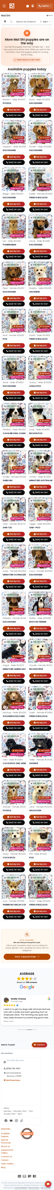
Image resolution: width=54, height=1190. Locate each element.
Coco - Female (41, 571)
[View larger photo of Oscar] (49, 217)
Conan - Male (40, 476)
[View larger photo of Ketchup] (23, 689)
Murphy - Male (40, 288)
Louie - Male (39, 429)
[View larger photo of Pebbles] (23, 594)
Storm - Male (39, 901)
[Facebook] (6, 1121)
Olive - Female (14, 523)
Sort (45, 21)
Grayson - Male (15, 146)
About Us (5, 1146)
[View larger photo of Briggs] (23, 170)
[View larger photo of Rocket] (49, 123)
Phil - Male (38, 853)
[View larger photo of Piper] (23, 264)
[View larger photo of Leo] (23, 217)
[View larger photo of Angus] (23, 642)
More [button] (50, 15)
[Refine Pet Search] (5, 22)
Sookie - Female (15, 476)
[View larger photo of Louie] (49, 406)
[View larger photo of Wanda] (23, 783)
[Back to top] (50, 1045)
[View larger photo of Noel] (23, 312)
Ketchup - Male (15, 712)
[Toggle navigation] (4, 6)
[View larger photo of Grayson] (23, 123)
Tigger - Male (40, 523)
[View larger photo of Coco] (49, 547)
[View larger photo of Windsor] (23, 406)
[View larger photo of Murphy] (49, 264)
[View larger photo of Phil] (49, 830)
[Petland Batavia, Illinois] (11, 6)
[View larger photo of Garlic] (49, 689)
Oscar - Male (39, 241)
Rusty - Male (39, 99)
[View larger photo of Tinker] (49, 736)
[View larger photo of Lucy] (23, 877)
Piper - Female (14, 288)
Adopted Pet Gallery (7, 1151)
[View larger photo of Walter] (49, 594)
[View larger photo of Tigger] (49, 500)
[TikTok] (22, 1121)
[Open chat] (48, 1184)
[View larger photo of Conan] (49, 453)
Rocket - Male (40, 146)
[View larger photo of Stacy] (23, 830)
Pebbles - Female (15, 618)
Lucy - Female (13, 901)
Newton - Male (14, 99)
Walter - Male (40, 618)
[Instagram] (16, 1121)
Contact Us (6, 1156)
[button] (11, 76)
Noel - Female (13, 335)
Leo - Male (12, 241)
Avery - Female (14, 571)
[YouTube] (11, 1121)
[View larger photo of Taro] (23, 736)
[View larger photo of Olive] (23, 500)
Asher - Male (13, 382)
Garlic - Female (41, 712)
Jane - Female (40, 806)
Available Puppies (5, 1135)
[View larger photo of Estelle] (49, 170)
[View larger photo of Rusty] (49, 76)
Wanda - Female (15, 806)
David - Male (39, 335)
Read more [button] (15, 1021)
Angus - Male (13, 665)
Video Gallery (7, 1163)
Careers (5, 1160)
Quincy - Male (40, 382)
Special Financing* (6, 1141)
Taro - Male (13, 759)
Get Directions (13, 1080)
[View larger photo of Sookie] (23, 453)
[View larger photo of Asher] (23, 359)
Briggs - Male (13, 193)
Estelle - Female (41, 193)
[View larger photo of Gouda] (49, 642)
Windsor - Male (14, 429)
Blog (3, 1167)
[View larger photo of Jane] (49, 783)
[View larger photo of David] (49, 312)
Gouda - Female (41, 665)
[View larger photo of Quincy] (49, 359)
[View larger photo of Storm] (49, 877)
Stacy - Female (14, 853)
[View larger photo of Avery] (23, 547)
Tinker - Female (41, 759)
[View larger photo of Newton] (23, 76)
